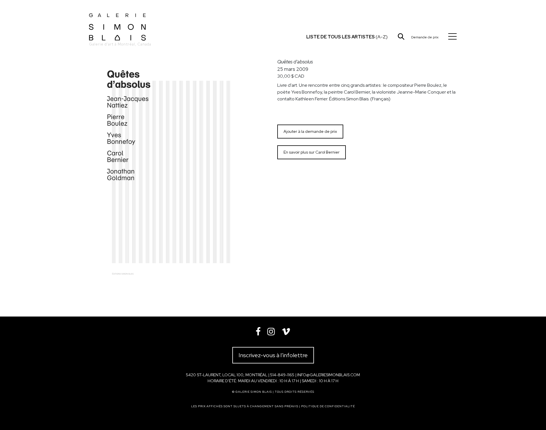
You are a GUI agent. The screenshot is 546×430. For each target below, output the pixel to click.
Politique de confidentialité (328, 406)
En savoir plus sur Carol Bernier (312, 152)
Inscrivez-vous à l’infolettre (273, 355)
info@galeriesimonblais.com (328, 374)
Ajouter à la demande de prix (310, 131)
